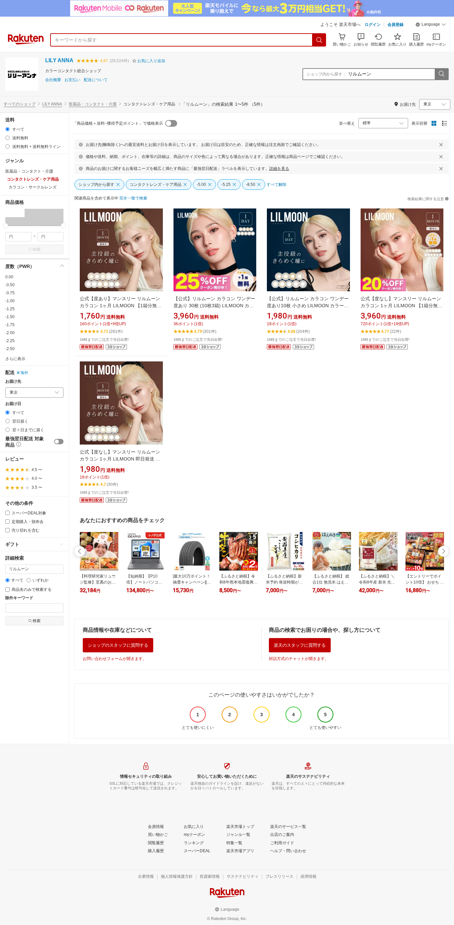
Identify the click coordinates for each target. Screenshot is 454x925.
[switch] (58, 441)
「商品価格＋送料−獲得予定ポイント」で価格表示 (118, 123)
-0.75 (10, 293)
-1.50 (10, 317)
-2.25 (10, 340)
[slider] (5, 225)
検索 (37, 249)
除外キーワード (19, 598)
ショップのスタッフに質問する (118, 645)
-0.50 (10, 285)
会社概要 (53, 80)
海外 (24, 372)
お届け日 (13, 404)
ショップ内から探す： (326, 74)
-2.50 (10, 348)
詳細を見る (279, 168)
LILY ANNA (59, 60)
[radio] (7, 129)
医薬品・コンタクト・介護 (93, 104)
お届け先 (13, 381)
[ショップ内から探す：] (441, 74)
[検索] (319, 40)
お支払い (72, 80)
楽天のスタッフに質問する (300, 645)
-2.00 (10, 332)
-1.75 (10, 325)
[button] (430, 25)
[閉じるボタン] (441, 144)
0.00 (9, 277)
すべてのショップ (20, 104)
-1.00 (10, 301)
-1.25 (10, 309)
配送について (96, 80)
